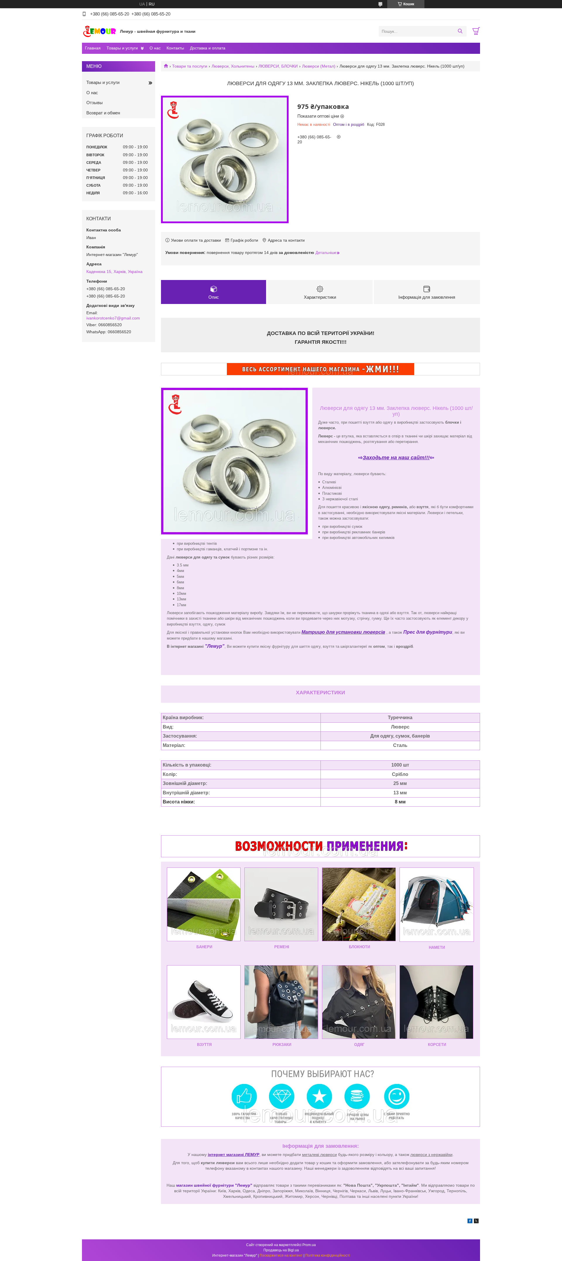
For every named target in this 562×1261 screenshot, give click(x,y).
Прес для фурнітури (427, 632)
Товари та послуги (189, 66)
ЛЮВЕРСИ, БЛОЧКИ (278, 66)
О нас (155, 48)
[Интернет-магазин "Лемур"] (99, 31)
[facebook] (469, 1221)
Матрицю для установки (332, 632)
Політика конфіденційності (327, 1255)
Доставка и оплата (207, 48)
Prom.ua (309, 1245)
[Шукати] (460, 31)
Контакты (175, 48)
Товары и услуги (122, 48)
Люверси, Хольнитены (233, 66)
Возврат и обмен (103, 112)
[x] (476, 1221)
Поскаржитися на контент (281, 1255)
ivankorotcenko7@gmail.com (113, 318)
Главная (93, 48)
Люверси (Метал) (318, 66)
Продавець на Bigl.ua (281, 1250)
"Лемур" (215, 646)
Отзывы (94, 102)
